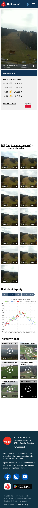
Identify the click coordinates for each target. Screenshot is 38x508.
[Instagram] (16, 477)
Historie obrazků (15, 148)
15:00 (25, 294)
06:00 (5, 294)
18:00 (31, 294)
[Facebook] (7, 477)
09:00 (11, 294)
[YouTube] (25, 477)
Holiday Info (9, 2)
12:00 (18, 294)
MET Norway (23, 504)
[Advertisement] (19, 125)
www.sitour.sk (19, 447)
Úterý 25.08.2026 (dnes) (18, 145)
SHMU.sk (13, 504)
